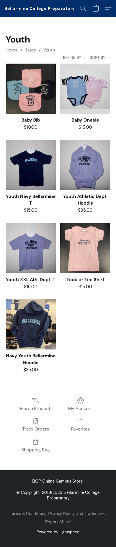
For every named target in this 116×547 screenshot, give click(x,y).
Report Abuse (58, 522)
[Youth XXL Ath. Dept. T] (31, 248)
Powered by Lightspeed (58, 531)
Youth (49, 50)
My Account (80, 408)
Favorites (80, 429)
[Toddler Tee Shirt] (85, 248)
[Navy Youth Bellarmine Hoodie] (31, 324)
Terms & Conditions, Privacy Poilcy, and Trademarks (58, 513)
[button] (40, 8)
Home (12, 50)
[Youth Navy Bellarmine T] (31, 165)
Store (30, 50)
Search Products (36, 408)
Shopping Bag (35, 450)
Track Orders (35, 429)
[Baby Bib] (31, 89)
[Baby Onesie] (85, 89)
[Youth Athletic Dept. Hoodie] (85, 165)
